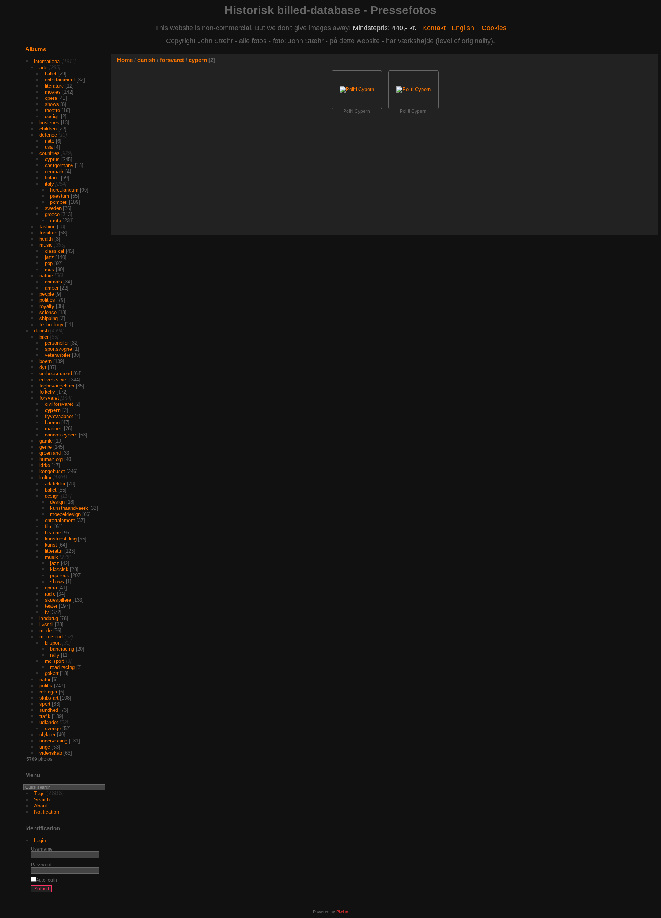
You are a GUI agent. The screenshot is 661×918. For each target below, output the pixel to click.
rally (54, 655)
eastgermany (59, 165)
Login (40, 840)
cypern (53, 410)
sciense (48, 312)
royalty (46, 306)
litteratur (54, 551)
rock (49, 269)
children (48, 129)
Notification (46, 812)
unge (44, 747)
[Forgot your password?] (92, 890)
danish (41, 331)
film (49, 526)
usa (49, 147)
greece (52, 214)
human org (51, 459)
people (46, 294)
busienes (49, 122)
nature (46, 275)
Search (42, 799)
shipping (48, 318)
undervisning (53, 741)
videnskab (50, 753)
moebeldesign (65, 514)
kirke (44, 465)
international (47, 61)
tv (47, 612)
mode (45, 630)
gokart (52, 673)
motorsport (51, 637)
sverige (53, 728)
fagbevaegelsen (56, 386)
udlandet (48, 722)
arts (43, 67)
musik (51, 557)
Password (41, 864)
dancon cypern (61, 435)
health (46, 239)
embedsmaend (55, 373)
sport (44, 704)
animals (53, 282)
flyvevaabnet (59, 416)
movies (53, 92)
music (46, 245)
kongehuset (52, 471)
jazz (49, 257)
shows (52, 104)
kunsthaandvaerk (69, 508)
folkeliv (47, 392)
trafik (44, 716)
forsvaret (49, 398)
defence (48, 135)
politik (45, 685)
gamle (46, 441)
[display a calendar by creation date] (652, 62)
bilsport (53, 643)
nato (49, 141)
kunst (51, 545)
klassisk (59, 569)
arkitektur (55, 484)
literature (54, 86)
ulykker (47, 734)
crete (55, 220)
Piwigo (342, 912)
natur (44, 679)
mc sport (54, 661)
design (52, 116)
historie (53, 533)
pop (49, 263)
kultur (45, 477)
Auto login (46, 879)
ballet (51, 73)
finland (52, 178)
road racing (62, 667)
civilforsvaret (59, 404)
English (462, 28)
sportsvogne (58, 349)
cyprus (52, 159)
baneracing (62, 649)
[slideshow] (629, 62)
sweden (53, 208)
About (40, 806)
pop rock (59, 575)
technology (51, 324)
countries (49, 153)
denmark (54, 171)
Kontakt (434, 28)
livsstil (46, 624)
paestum (59, 196)
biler (44, 337)
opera (51, 98)
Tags (39, 793)
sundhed (48, 710)
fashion (47, 227)
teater (51, 606)
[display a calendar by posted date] (641, 62)
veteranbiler (57, 355)
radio (50, 594)
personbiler (57, 343)
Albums (35, 49)
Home (125, 60)
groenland (50, 453)
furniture (48, 233)
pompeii (58, 202)
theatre (52, 110)
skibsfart (49, 698)
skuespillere (58, 600)
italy (49, 184)
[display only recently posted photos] (101, 55)
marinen (53, 428)
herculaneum (64, 190)
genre (45, 447)
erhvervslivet (53, 379)
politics (47, 300)
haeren (52, 422)
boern (45, 361)
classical (54, 251)
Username (42, 848)
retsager (48, 692)
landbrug (48, 618)
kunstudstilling (61, 539)
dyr (42, 367)
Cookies (494, 28)
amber (52, 288)
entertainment (60, 80)
